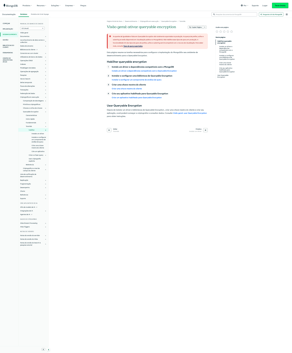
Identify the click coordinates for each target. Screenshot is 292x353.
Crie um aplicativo (38, 151)
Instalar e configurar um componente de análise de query (137, 80)
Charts (22, 191)
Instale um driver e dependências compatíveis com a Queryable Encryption (144, 71)
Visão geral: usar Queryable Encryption (190, 113)
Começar (6, 23)
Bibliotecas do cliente (8, 46)
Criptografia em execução (149, 21)
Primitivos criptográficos (31, 104)
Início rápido (30, 119)
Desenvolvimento (131, 21)
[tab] (23, 14)
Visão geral (24, 33)
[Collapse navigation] (48, 349)
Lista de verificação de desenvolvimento (28, 175)
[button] (244, 5)
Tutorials (182, 21)
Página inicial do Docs (114, 21)
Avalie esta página (222, 27)
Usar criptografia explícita (35, 160)
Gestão (5, 40)
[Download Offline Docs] (43, 349)
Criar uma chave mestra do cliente (127, 88)
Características (31, 115)
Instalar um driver (38, 133)
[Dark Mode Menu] (286, 14)
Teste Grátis (280, 5)
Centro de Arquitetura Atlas (8, 60)
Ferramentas (8, 53)
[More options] (205, 27)
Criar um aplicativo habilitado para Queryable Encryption (137, 97)
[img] (217, 31)
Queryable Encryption (169, 21)
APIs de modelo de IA (27, 207)
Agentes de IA (25, 214)
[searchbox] (234, 14)
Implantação (8, 29)
